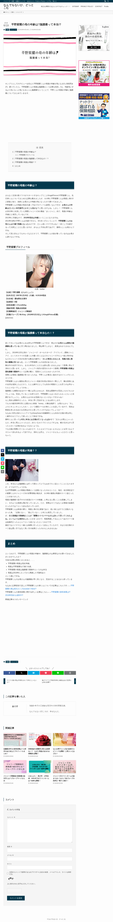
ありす (15, 706)
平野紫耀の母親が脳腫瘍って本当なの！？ (32, 159)
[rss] (105, 1)
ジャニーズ (13, 29)
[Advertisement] (39, 116)
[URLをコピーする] (70, 673)
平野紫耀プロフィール (27, 155)
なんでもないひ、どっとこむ (19, 6)
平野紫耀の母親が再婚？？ (25, 162)
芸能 (7, 29)
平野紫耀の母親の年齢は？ (25, 152)
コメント (11, 817)
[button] (9, 673)
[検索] (108, 1)
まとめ (17, 166)
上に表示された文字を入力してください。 (21, 884)
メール (10, 855)
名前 (9, 846)
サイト (9, 864)
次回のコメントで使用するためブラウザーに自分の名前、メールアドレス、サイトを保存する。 (40, 873)
